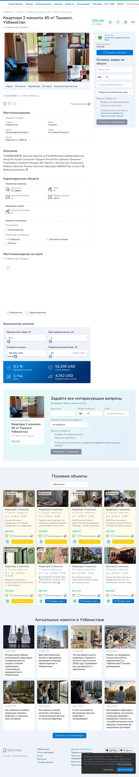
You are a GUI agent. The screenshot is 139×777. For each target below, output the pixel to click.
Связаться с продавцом (111, 122)
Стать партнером (45, 752)
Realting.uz (8, 12)
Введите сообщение (107, 98)
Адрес (9, 86)
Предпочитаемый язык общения (66, 419)
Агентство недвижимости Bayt (117, 39)
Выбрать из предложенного (115, 102)
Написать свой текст (111, 105)
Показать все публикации (69, 735)
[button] (109, 4)
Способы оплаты (45, 762)
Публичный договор (81, 765)
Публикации (43, 749)
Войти (120, 4)
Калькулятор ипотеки (66, 86)
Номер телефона (86, 408)
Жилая (20, 12)
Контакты (41, 759)
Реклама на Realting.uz (82, 749)
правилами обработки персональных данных (112, 114)
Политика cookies (79, 761)
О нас (40, 756)
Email (107, 408)
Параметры (34, 86)
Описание (20, 86)
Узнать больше (124, 764)
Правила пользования (81, 752)
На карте (47, 86)
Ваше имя (56, 408)
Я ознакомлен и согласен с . (114, 113)
